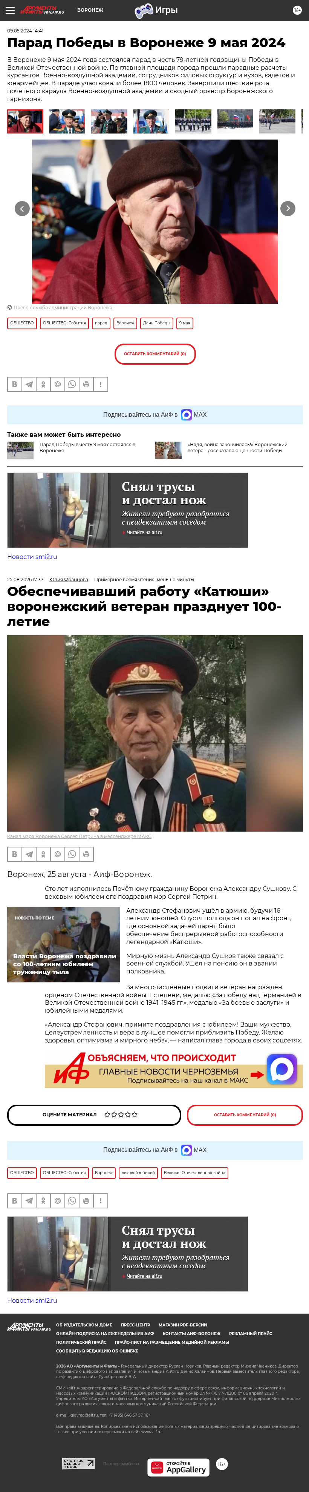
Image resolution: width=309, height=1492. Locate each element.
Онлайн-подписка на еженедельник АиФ (105, 1333)
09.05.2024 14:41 (25, 31)
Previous (22, 208)
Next (288, 208)
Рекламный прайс (250, 1333)
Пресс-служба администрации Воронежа (63, 307)
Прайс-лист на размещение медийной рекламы (172, 1342)
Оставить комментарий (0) (155, 354)
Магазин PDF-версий (183, 1325)
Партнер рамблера (121, 1463)
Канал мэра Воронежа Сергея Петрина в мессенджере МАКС (79, 836)
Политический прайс (81, 1342)
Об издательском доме (84, 1325)
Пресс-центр (135, 1325)
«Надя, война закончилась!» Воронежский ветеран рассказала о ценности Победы (238, 447)
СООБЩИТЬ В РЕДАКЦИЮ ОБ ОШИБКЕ (97, 1351)
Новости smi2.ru (32, 556)
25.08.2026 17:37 (25, 579)
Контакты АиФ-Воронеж (191, 1333)
